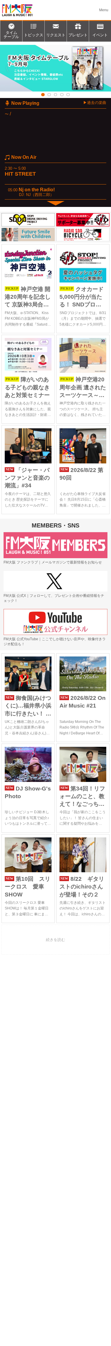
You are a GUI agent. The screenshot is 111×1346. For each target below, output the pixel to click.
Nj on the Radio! (37, 189)
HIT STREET (20, 174)
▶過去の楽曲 (94, 102)
